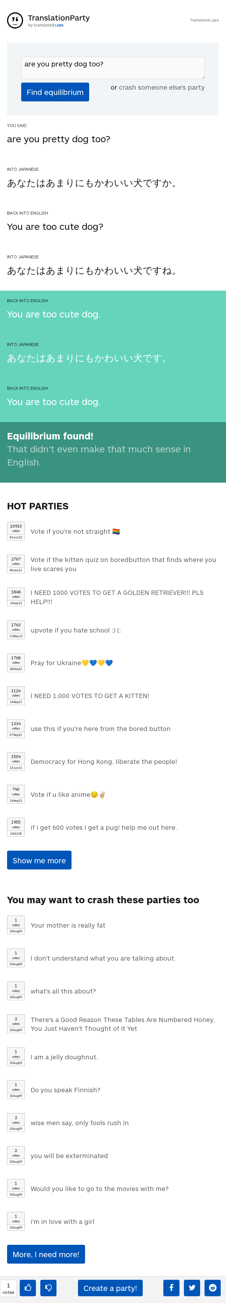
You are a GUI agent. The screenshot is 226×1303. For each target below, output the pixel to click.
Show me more (39, 860)
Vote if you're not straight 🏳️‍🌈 (75, 531)
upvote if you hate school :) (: (76, 630)
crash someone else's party (162, 87)
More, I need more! (46, 1254)
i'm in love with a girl (62, 1221)
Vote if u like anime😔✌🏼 (68, 794)
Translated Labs (204, 20)
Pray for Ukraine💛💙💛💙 (72, 662)
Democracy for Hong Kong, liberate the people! (104, 761)
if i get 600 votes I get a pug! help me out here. (104, 827)
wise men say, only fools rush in (80, 1122)
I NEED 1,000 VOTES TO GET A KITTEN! (90, 695)
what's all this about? (63, 991)
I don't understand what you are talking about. (103, 958)
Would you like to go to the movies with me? (100, 1188)
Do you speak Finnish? (65, 1089)
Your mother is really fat (68, 925)
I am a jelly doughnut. (64, 1057)
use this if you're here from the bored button (101, 728)
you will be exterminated (69, 1155)
